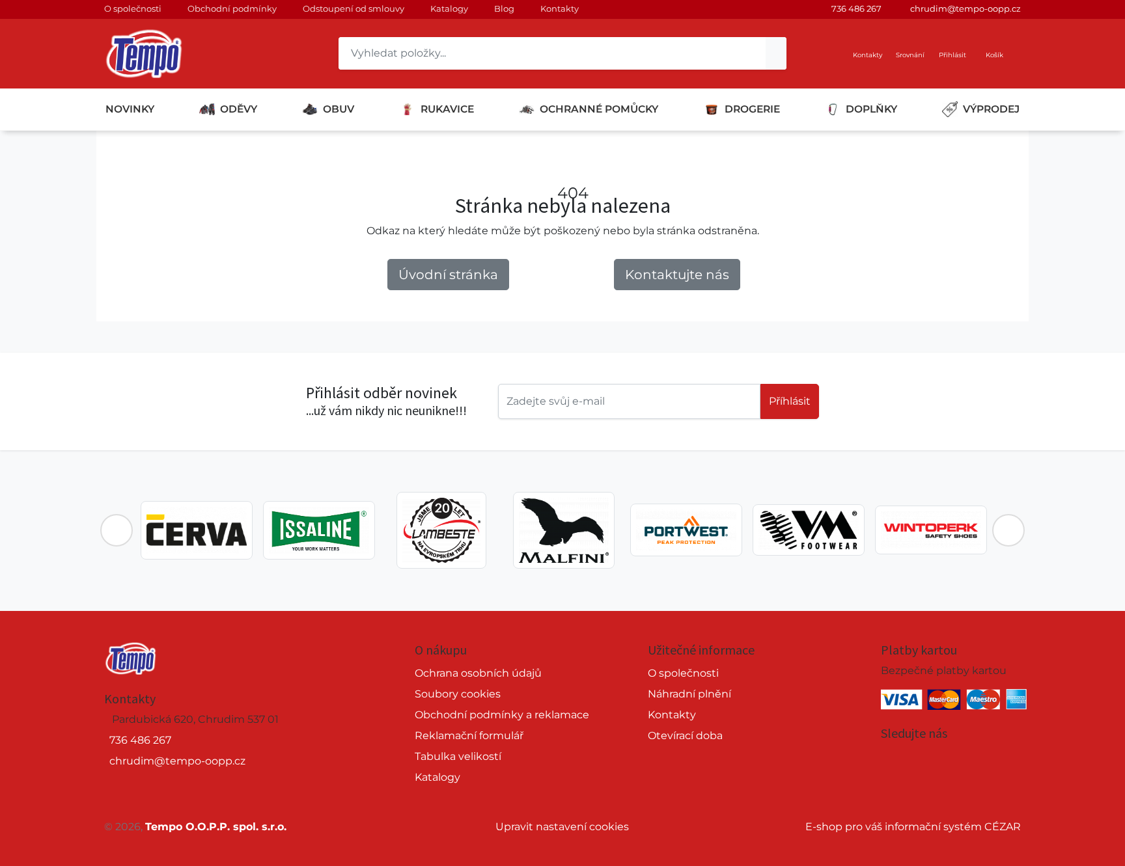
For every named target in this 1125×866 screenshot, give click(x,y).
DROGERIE (752, 109)
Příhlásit (790, 401)
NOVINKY (129, 109)
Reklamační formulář (469, 735)
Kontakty (559, 8)
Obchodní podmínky (232, 8)
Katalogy (449, 8)
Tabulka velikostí (458, 756)
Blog (504, 8)
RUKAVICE (447, 109)
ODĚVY (238, 109)
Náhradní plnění (689, 694)
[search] (776, 53)
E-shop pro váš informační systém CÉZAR (913, 826)
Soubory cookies (458, 694)
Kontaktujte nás (677, 274)
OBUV (338, 109)
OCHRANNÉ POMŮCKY (599, 109)
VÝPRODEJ (991, 109)
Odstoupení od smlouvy (353, 8)
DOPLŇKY (871, 109)
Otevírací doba (685, 735)
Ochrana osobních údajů (478, 673)
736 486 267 (856, 8)
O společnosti (132, 8)
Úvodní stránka (448, 274)
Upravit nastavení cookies (562, 826)
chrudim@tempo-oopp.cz (965, 8)
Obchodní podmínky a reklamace (502, 715)
